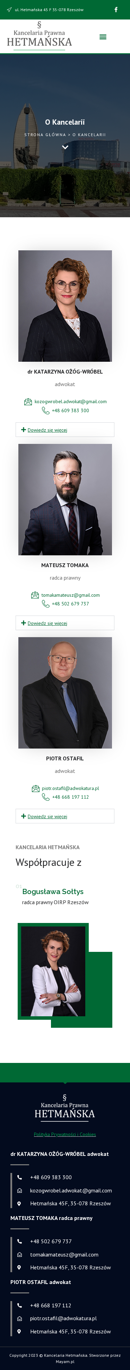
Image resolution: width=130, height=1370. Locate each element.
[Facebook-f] (116, 9)
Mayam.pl (65, 1361)
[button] (103, 36)
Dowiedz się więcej (47, 430)
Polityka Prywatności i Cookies (65, 1134)
